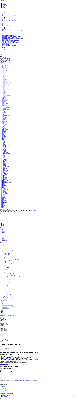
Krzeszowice (4, 119)
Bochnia (3, 72)
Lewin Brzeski (4, 124)
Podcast (8, 280)
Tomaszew (4, 181)
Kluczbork (4, 112)
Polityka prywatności (6, 395)
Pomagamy (9, 293)
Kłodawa (3, 111)
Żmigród (3, 205)
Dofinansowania (5, 297)
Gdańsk (3, 87)
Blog (7, 278)
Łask (3, 120)
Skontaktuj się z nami (6, 359)
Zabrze (3, 197)
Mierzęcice (4, 131)
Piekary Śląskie (5, 152)
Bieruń (3, 71)
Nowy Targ (4, 138)
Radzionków (4, 165)
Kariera (8, 290)
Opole (3, 143)
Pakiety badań (6, 254)
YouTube (8, 286)
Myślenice (4, 135)
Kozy (3, 116)
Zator (3, 199)
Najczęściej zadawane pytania (12, 274)
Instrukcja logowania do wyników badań (14, 273)
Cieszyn (3, 78)
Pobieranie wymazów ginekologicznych (11, 261)
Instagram (8, 283)
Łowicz (3, 127)
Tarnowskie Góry (5, 180)
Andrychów (4, 67)
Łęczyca (3, 123)
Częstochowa (4, 83)
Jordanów (4, 105)
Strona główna (5, 364)
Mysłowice (4, 136)
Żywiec (3, 207)
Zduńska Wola (4, 201)
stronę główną (8, 358)
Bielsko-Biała (4, 70)
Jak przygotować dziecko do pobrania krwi (14, 276)
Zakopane (4, 198)
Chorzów (4, 76)
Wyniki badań (4, 298)
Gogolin (3, 93)
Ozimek (3, 148)
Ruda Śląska (4, 168)
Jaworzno (4, 101)
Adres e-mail (2, 375)
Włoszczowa (4, 192)
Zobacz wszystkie (11, 211)
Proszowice (4, 155)
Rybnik (3, 169)
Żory (3, 206)
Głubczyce (4, 92)
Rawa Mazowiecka (5, 166)
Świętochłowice (5, 179)
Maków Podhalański (5, 129)
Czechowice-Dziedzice (6, 80)
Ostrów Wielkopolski (6, 145)
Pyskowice (4, 159)
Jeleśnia (3, 104)
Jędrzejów (4, 102)
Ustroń (3, 188)
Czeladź (3, 81)
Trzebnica (4, 185)
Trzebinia (4, 184)
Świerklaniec (4, 178)
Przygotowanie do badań (11, 275)
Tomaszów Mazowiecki (6, 182)
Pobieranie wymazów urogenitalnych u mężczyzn (13, 262)
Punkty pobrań (4, 4)
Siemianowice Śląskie (6, 170)
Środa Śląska (4, 174)
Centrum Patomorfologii (8, 263)
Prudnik (3, 156)
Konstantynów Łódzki (6, 115)
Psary (3, 157)
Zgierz (3, 204)
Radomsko (4, 163)
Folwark (3, 86)
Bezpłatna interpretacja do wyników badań (11, 259)
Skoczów (4, 172)
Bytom (3, 74)
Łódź (3, 126)
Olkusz (3, 142)
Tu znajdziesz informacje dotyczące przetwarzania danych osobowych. (24, 380)
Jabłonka (3, 98)
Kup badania (4, 251)
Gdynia (3, 88)
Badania (3, 3)
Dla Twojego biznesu (8, 269)
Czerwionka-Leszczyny (6, 82)
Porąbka (3, 154)
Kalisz (3, 106)
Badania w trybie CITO (8, 260)
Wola (3, 195)
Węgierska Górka (5, 189)
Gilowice (3, 89)
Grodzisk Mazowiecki (6, 95)
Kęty (3, 110)
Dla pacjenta (4, 5)
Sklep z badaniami (7, 253)
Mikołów (3, 132)
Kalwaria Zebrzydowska (6, 107)
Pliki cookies (4, 396)
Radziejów (4, 164)
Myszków (4, 137)
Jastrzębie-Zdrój (5, 99)
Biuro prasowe (9, 295)
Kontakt (3, 7)
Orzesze (3, 144)
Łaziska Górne (4, 121)
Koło (3, 114)
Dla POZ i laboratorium (8, 267)
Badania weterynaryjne (8, 264)
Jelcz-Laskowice (5, 103)
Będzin (3, 68)
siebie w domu (33, 210)
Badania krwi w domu (8, 256)
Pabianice (4, 150)
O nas (3, 6)
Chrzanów (4, 77)
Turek (3, 186)
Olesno (3, 141)
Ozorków (4, 149)
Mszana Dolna (4, 134)
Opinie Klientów (10, 291)
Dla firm (5, 268)
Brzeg (3, 73)
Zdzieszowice (4, 202)
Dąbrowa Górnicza (5, 84)
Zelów (3, 203)
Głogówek (4, 91)
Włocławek (4, 191)
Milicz (3, 133)
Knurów (3, 113)
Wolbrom (4, 196)
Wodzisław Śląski (5, 193)
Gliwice (3, 90)
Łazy (3, 122)
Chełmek (3, 75)
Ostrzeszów (4, 146)
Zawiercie (4, 200)
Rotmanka (4, 167)
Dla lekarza (6, 266)
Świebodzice (4, 177)
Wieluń (3, 190)
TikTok (8, 285)
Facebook (8, 282)
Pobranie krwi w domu (4, 211)
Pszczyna (4, 158)
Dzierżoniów (4, 85)
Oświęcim (4, 147)
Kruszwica (4, 118)
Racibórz (3, 161)
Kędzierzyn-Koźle (5, 109)
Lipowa (3, 125)
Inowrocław (4, 97)
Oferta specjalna (7, 255)
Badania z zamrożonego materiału (10, 258)
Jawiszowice (4, 100)
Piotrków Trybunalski (6, 153)
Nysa (3, 139)
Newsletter (8, 279)
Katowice (4, 108)
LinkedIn (8, 284)
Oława (3, 140)
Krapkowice (4, 117)
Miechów (4, 130)
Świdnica (4, 176)
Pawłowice (4, 151)
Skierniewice (4, 171)
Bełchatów (4, 69)
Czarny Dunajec (5, 79)
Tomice (3, 183)
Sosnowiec (4, 173)
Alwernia (4, 66)
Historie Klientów (10, 294)
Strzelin (3, 175)
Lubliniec (4, 128)
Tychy (3, 187)
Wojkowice (4, 194)
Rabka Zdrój (4, 160)
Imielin (3, 96)
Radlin (3, 162)
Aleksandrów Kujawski (6, 65)
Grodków (4, 94)
